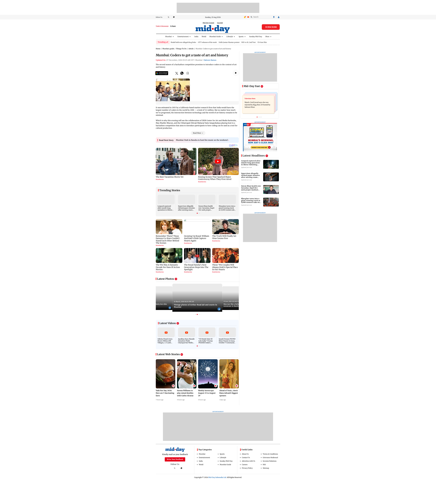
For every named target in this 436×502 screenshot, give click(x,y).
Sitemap (266, 468)
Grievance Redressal (270, 457)
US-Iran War (262, 42)
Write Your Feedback (175, 459)
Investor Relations (269, 461)
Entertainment (183, 37)
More (267, 37)
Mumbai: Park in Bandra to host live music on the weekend (202, 140)
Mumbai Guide (215, 37)
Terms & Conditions (270, 454)
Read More (197, 133)
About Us (245, 454)
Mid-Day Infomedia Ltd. (217, 477)
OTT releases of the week (207, 42)
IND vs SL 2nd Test (248, 42)
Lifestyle (229, 37)
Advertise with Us (248, 461)
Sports (241, 37)
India (196, 37)
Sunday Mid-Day (255, 37)
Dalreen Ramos (210, 60)
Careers (245, 465)
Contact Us (246, 457)
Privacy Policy (247, 468)
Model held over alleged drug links (183, 42)
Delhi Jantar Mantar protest (229, 42)
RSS (264, 465)
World (204, 37)
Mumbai (168, 37)
